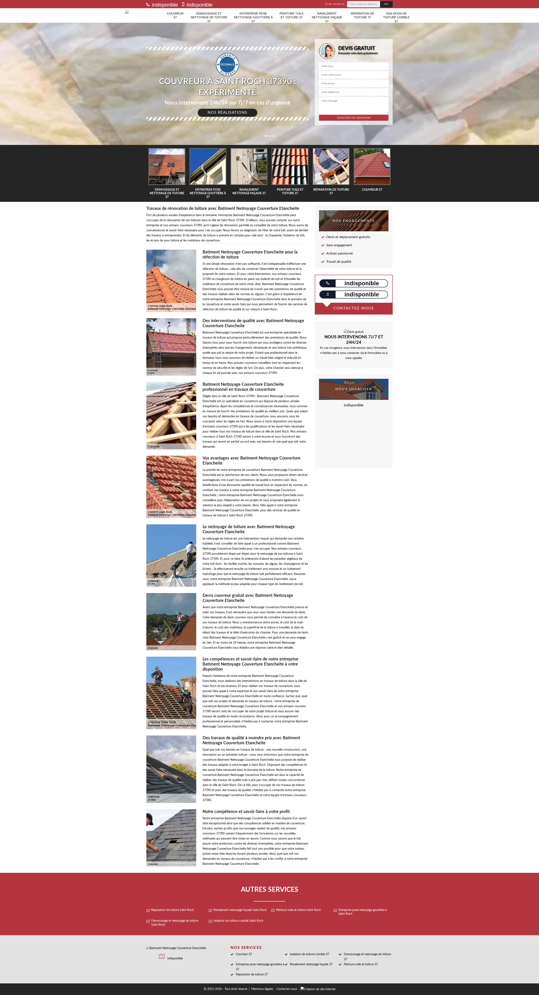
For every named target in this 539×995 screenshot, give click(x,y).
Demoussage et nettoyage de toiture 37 (209, 17)
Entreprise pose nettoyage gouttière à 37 (253, 17)
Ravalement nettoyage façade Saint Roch (240, 910)
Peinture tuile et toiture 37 (292, 15)
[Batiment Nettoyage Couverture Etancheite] (144, 15)
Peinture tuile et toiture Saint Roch (298, 910)
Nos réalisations (227, 113)
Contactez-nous (287, 989)
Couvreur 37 (175, 15)
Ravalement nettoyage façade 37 (327, 17)
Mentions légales (262, 989)
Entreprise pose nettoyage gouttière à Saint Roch (362, 912)
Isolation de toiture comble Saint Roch (238, 920)
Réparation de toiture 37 (362, 15)
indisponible (164, 5)
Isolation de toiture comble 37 (396, 17)
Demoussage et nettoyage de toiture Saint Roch (174, 922)
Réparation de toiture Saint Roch (172, 910)
